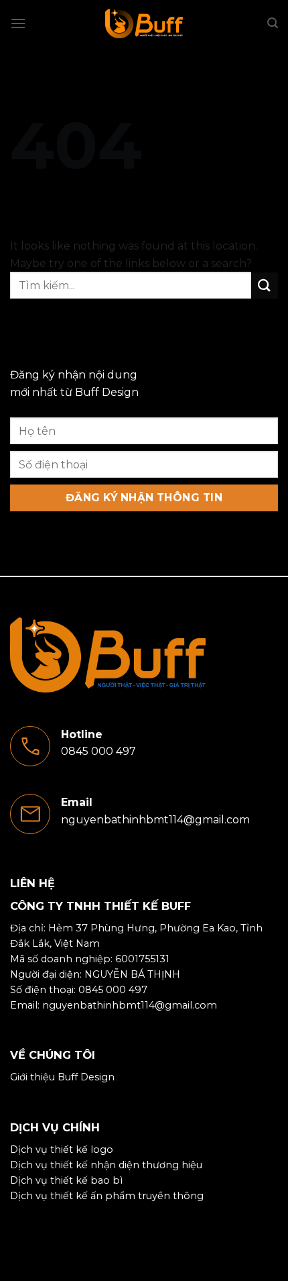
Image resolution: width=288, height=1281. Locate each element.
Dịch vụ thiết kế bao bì (66, 1180)
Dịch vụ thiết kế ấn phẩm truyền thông (107, 1196)
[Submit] (264, 285)
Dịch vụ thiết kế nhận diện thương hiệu (106, 1165)
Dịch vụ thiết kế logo (61, 1149)
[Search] (272, 23)
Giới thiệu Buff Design (62, 1077)
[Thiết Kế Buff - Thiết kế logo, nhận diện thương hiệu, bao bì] (144, 23)
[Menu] (18, 23)
